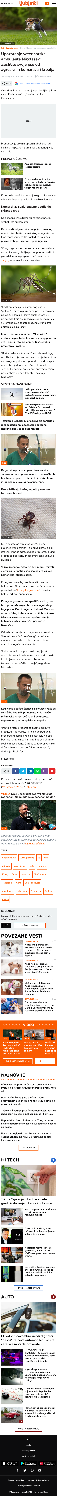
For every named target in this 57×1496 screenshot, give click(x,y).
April (18, 882)
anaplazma (7, 891)
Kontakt (37, 1486)
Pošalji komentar (30, 925)
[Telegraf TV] (39, 1470)
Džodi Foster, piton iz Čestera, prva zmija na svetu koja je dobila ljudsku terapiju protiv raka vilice (28, 1088)
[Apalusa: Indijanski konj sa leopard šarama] (12, 169)
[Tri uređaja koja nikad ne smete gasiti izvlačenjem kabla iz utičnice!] (28, 1180)
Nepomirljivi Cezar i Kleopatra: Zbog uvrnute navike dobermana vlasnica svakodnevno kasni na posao (28, 1124)
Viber (20, 787)
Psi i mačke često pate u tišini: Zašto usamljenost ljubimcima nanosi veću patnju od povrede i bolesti (28, 1101)
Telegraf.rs (8, 3)
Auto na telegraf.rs (28, 1429)
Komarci (42, 866)
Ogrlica (48, 891)
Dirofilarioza (39, 874)
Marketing (20, 1480)
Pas (46, 857)
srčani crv (25, 874)
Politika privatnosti (24, 1486)
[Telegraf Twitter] (25, 1470)
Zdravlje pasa (12, 48)
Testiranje (7, 882)
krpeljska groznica (28, 590)
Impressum (30, 1480)
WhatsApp (8, 787)
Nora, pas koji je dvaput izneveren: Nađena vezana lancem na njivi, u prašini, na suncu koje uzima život (26, 1137)
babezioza (22, 891)
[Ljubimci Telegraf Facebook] (17, 1470)
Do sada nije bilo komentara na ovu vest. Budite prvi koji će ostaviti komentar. (26, 917)
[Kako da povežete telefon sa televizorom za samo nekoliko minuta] (12, 1216)
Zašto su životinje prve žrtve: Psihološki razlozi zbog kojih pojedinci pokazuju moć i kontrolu (28, 1112)
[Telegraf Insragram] (32, 1470)
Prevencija (35, 891)
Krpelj (5, 874)
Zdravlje (6, 866)
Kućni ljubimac (27, 857)
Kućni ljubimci (9, 857)
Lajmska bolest (32, 882)
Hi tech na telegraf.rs (28, 1288)
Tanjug (5, 260)
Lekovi (5, 899)
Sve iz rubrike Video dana (17, 1061)
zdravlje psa (20, 866)
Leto (32, 866)
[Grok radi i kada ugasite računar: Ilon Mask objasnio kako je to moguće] (12, 1235)
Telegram (31, 787)
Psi (2, 48)
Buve (14, 874)
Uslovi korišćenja (35, 843)
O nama (11, 1480)
